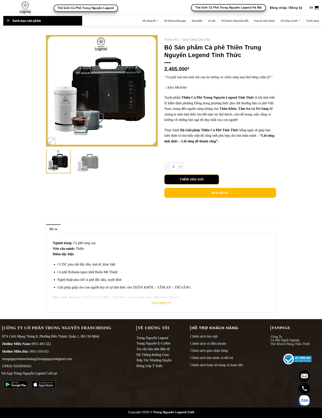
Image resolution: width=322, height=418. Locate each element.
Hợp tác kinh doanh (264, 20)
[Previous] (54, 91)
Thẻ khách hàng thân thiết (234, 20)
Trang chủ (171, 39)
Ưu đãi (211, 20)
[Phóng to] (52, 141)
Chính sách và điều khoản (208, 343)
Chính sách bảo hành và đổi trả (211, 358)
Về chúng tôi (149, 20)
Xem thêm (159, 303)
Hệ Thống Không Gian (152, 355)
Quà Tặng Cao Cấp (196, 39)
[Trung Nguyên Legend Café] (25, 7)
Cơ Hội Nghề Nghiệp (285, 340)
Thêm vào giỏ (191, 179)
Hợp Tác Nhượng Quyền (154, 360)
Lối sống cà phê (289, 20)
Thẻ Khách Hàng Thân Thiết (290, 344)
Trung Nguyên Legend (152, 338)
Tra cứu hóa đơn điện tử (153, 349)
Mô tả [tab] (53, 229)
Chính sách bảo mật (204, 336)
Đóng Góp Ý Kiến (149, 366)
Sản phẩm (197, 20)
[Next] (150, 91)
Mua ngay (220, 192)
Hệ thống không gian (175, 20)
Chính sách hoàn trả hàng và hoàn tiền (216, 365)
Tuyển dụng (312, 20)
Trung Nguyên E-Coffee (153, 343)
